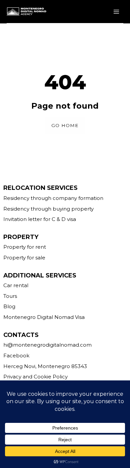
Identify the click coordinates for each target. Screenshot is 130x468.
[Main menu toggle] (116, 12)
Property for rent (24, 247)
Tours (10, 296)
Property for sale (24, 257)
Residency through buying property (48, 209)
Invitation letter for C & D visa (39, 219)
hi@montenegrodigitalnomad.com (47, 345)
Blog (9, 306)
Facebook (16, 355)
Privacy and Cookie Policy (35, 376)
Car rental (15, 285)
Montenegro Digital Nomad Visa (44, 317)
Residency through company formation (53, 198)
